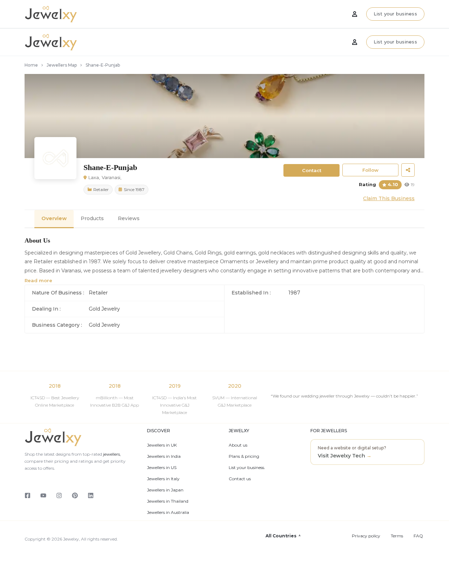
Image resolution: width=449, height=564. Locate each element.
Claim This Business (389, 198)
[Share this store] (408, 170)
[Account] (354, 42)
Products (92, 218)
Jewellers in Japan (165, 490)
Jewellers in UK (162, 445)
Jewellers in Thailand (167, 501)
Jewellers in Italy (163, 478)
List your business (395, 42)
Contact (311, 170)
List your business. (247, 467)
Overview (54, 218)
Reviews (129, 218)
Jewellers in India (164, 456)
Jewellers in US (161, 467)
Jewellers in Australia (168, 512)
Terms (397, 536)
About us (238, 445)
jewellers (111, 454)
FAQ (418, 536)
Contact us (240, 478)
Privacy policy (366, 536)
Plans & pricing (244, 456)
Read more (38, 280)
